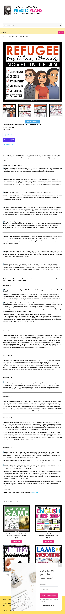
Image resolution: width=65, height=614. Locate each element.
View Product (16, 541)
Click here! (35, 492)
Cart (62, 32)
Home (4, 36)
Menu (4, 32)
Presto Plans (9, 611)
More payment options (9, 144)
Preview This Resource (32, 121)
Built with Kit (49, 605)
